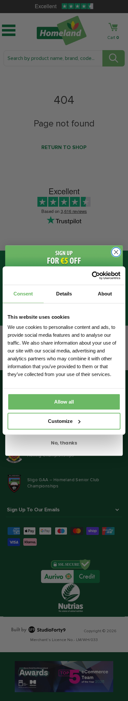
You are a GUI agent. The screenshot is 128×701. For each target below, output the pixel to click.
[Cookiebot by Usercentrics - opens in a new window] (92, 275)
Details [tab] (64, 293)
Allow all (64, 402)
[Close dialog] (116, 251)
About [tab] (105, 293)
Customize (60, 421)
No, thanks (64, 442)
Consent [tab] (23, 293)
